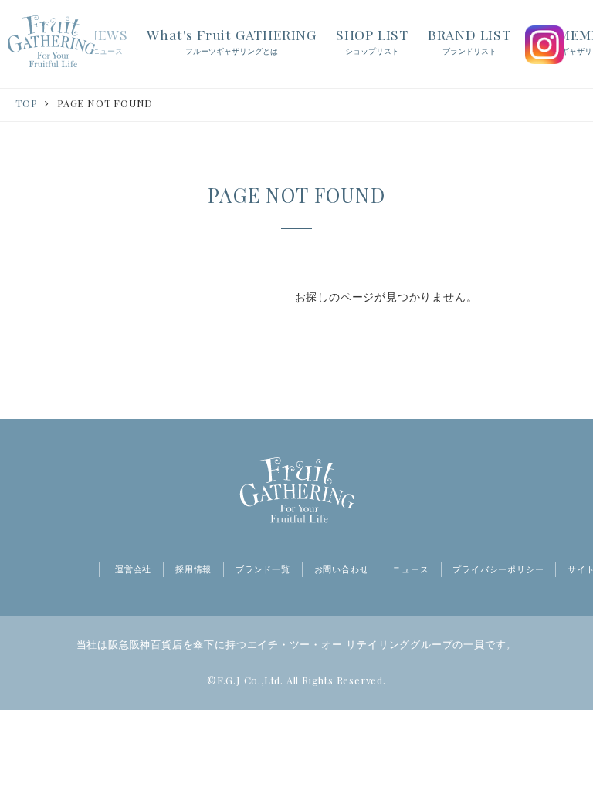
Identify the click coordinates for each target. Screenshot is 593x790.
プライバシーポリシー (498, 569)
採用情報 (193, 569)
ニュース (410, 569)
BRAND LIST (469, 40)
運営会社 (133, 569)
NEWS (107, 40)
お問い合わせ (341, 569)
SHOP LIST (372, 40)
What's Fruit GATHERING (232, 40)
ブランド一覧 (263, 569)
